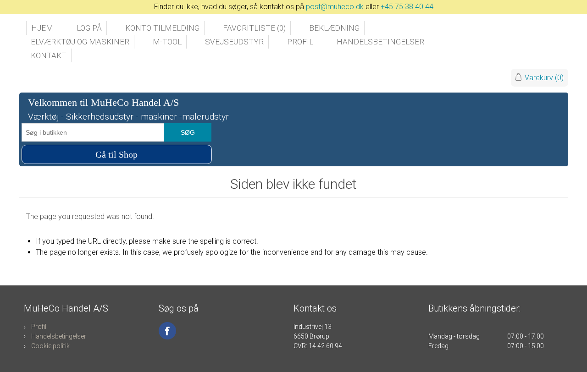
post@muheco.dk (335, 6)
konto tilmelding (162, 28)
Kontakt (48, 55)
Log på (89, 28)
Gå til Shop (116, 154)
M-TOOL (167, 41)
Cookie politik (50, 346)
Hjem (42, 28)
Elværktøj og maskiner (80, 41)
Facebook (167, 330)
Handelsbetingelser (380, 41)
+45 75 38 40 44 (407, 6)
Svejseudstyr (234, 41)
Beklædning (334, 28)
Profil (300, 41)
